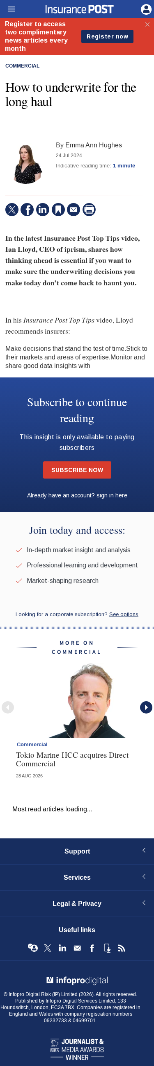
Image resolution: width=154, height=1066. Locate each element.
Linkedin (62, 948)
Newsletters (77, 948)
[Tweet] (11, 209)
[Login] (145, 8)
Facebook (92, 948)
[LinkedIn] (42, 209)
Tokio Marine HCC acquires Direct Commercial (72, 759)
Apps (107, 948)
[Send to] (73, 209)
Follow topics (33, 948)
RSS (121, 948)
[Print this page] (89, 209)
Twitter (48, 948)
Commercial (22, 66)
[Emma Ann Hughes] (25, 163)
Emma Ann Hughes (93, 145)
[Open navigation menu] (8, 9)
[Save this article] (58, 209)
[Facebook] (27, 209)
